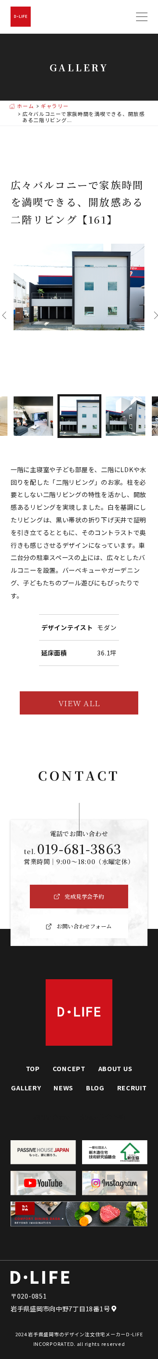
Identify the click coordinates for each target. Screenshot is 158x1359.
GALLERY (26, 1087)
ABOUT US (115, 1068)
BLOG (95, 1087)
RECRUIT (132, 1087)
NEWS (63, 1087)
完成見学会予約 (102, 1116)
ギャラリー (55, 106)
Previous (2, 315)
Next (154, 315)
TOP (33, 1068)
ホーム (25, 106)
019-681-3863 (79, 849)
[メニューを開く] (141, 17)
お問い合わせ (52, 1116)
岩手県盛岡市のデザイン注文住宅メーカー (77, 1334)
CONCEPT (69, 1068)
